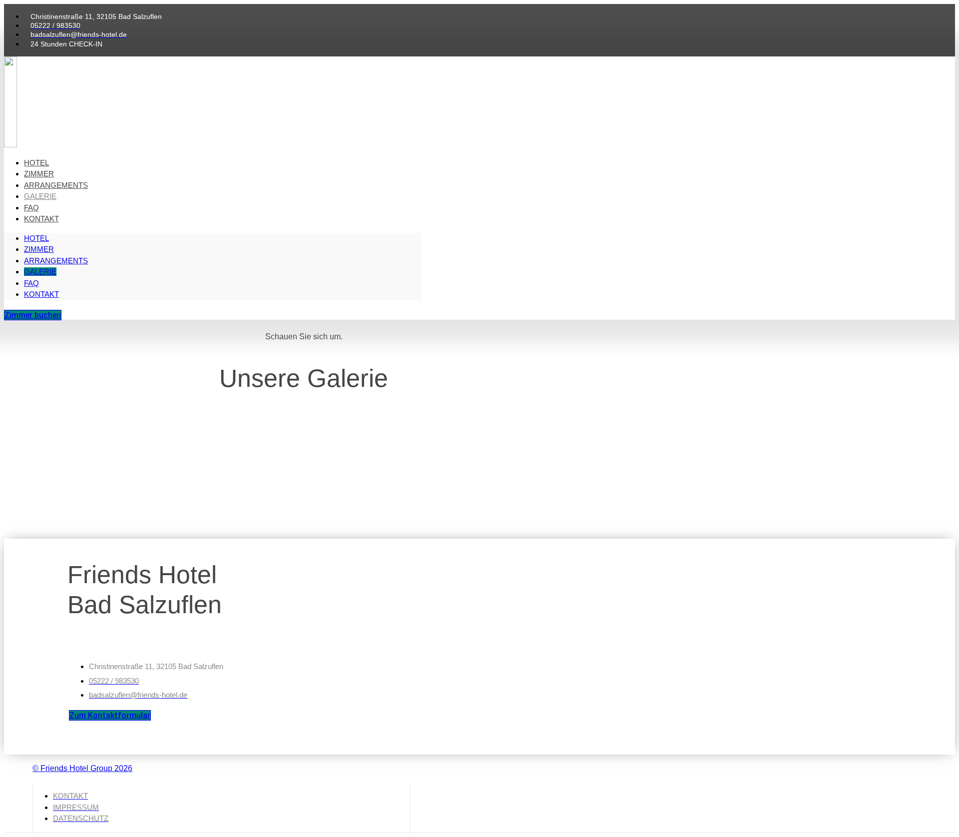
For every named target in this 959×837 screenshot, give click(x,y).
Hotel (36, 162)
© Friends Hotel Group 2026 (82, 768)
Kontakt (41, 218)
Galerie (40, 196)
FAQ (31, 207)
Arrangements (56, 185)
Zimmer (39, 173)
